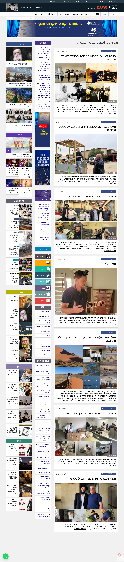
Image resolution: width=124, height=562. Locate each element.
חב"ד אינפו (112, 1)
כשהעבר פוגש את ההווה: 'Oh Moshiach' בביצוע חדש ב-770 (25, 172)
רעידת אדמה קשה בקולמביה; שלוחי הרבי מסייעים (14, 280)
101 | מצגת (112, 388)
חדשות (104, 14)
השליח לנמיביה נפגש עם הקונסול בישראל (92, 478)
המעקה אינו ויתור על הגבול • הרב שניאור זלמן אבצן (12, 475)
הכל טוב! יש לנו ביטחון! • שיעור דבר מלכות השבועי (13, 340)
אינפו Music (51, 14)
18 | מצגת (112, 455)
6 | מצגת (113, 520)
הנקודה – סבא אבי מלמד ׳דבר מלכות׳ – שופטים (12, 387)
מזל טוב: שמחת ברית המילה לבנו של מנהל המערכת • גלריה (14, 240)
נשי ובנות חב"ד (100, 1)
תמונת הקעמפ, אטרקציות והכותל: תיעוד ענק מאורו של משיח (13, 213)
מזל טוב (84, 14)
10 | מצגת (112, 238)
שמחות (29, 122)
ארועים (75, 14)
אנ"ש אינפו (39, 14)
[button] (6, 556)
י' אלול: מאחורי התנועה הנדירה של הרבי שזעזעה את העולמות (14, 315)
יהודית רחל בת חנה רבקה (43, 327)
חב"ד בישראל (65, 1)
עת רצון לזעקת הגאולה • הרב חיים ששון (13, 298)
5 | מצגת (113, 173)
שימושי (67, 14)
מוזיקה (19, 135)
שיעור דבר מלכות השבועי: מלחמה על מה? (15, 355)
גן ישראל (16, 205)
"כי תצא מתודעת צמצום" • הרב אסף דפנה (13, 502)
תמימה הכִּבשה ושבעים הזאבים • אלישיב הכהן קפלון (12, 489)
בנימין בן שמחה (45, 331)
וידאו (91, 14)
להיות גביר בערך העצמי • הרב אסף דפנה (12, 448)
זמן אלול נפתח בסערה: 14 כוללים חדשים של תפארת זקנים (13, 253)
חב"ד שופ (77, 1)
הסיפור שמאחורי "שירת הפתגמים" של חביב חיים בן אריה (20, 156)
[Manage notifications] (119, 554)
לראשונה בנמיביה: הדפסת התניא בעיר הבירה (90, 196)
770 (97, 14)
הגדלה (113, 314)
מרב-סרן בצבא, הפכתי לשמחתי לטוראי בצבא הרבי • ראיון (13, 415)
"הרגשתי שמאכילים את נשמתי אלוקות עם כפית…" (12, 401)
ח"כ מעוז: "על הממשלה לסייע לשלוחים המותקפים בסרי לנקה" (14, 267)
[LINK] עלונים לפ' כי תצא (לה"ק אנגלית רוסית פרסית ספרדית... (43, 438)
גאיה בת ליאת (46, 355)
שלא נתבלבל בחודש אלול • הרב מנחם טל (12, 373)
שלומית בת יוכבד (45, 350)
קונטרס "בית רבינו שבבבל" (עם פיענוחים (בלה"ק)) (44, 485)
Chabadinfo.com (54, 1)
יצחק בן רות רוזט (45, 311)
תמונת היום (109, 263)
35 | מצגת (112, 101)
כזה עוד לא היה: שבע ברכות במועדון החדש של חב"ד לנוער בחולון (13, 226)
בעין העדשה (110, 259)
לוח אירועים (43, 249)
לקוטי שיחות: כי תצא (44, 504)
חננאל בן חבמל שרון (44, 316)
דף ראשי (113, 14)
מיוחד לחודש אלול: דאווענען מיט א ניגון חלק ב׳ (12, 191)
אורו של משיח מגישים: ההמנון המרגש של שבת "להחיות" (13, 171)
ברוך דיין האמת (27, 81)
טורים (19, 441)
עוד (60, 14)
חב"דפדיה (88, 1)
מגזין (19, 366)
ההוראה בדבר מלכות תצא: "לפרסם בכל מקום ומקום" (13, 326)
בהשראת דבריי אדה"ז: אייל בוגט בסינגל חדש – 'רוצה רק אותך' (26, 192)
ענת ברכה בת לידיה (44, 335)
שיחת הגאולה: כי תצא (44, 472)
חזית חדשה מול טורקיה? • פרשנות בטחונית (12, 461)
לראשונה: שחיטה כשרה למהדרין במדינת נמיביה (88, 413)
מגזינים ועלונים (43, 361)
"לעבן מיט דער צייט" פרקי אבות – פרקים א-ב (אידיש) (43, 430)
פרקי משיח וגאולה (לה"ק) (43, 457)
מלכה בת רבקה (45, 346)
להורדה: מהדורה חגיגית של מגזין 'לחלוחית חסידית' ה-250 (12, 429)
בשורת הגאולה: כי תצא (43, 468)
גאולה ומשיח (28, 60)
